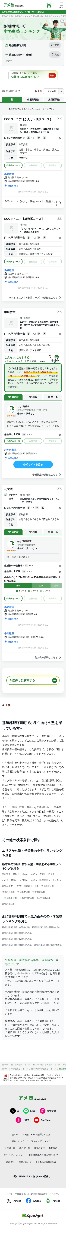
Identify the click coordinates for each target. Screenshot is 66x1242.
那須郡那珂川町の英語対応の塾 (17, 932)
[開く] (59, 138)
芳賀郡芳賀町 (38, 891)
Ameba (17, 1200)
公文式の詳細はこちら (46, 657)
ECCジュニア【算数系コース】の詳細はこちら (33, 297)
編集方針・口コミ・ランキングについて (31, 1141)
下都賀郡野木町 (26, 897)
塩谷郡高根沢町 (44, 897)
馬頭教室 (9, 174)
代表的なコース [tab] (13, 165)
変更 (57, 45)
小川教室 (9, 633)
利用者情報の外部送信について (43, 1154)
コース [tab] (54, 397)
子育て (26, 1120)
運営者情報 (39, 1147)
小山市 (5, 880)
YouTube (46, 1120)
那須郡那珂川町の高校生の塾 (45, 927)
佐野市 (34, 874)
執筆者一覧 (10, 1147)
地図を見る (13, 185)
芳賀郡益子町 (47, 885)
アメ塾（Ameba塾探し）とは (36, 1134)
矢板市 (34, 880)
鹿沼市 (42, 874)
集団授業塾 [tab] (54, 99)
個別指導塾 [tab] (33, 99)
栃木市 (25, 874)
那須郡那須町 (8, 903)
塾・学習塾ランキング (20, 16)
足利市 (16, 874)
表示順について (13, 91)
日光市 (51, 874)
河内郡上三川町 (31, 885)
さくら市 (56, 880)
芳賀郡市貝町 (23, 891)
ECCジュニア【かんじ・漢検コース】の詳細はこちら (31, 203)
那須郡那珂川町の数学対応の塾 (17, 938)
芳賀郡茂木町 (8, 891)
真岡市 (14, 880)
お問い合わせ (25, 1161)
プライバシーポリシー (14, 1154)
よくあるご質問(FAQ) (46, 1161)
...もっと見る (53, 425)
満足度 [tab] (15, 397)
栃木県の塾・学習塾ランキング (46, 16)
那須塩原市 (44, 880)
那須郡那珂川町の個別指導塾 (48, 944)
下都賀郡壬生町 (9, 897)
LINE (33, 1110)
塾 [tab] (12, 99)
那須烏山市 (7, 885)
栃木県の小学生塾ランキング (43, 1068)
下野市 (18, 885)
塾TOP (5, 16)
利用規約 (53, 1147)
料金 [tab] (35, 397)
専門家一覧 (24, 1147)
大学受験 (51, 1110)
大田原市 (24, 880)
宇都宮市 (6, 874)
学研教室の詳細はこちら (45, 474)
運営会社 (10, 1161)
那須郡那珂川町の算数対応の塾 (17, 944)
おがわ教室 (10, 449)
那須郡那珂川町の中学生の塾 (16, 927)
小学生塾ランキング (19, 1068)
